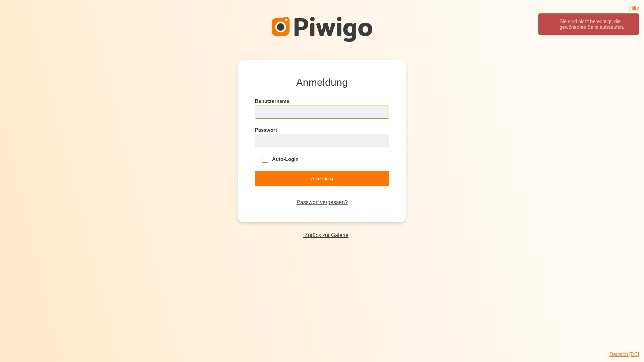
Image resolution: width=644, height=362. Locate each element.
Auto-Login (285, 159)
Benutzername (272, 101)
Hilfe (634, 8)
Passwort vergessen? (322, 202)
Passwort (266, 130)
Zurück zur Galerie (325, 235)
